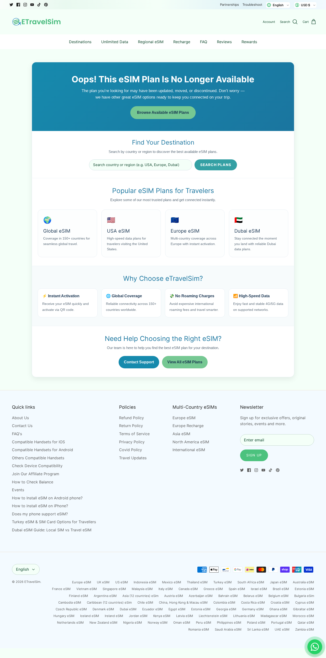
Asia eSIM (181, 433)
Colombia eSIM (224, 602)
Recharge (181, 41)
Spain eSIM (237, 589)
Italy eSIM (165, 589)
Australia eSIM (303, 582)
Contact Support (139, 362)
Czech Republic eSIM (71, 609)
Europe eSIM (184, 417)
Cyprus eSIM (304, 602)
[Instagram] (25, 4)
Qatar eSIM (306, 622)
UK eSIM (103, 582)
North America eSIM (191, 441)
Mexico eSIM (171, 582)
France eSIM (61, 589)
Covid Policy (130, 449)
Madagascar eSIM (274, 616)
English (22, 569)
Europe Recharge (188, 425)
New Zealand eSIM (103, 622)
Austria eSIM (173, 596)
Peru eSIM (203, 622)
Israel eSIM (259, 589)
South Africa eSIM (250, 582)
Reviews (224, 41)
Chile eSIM (145, 602)
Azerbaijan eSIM (201, 596)
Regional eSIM (150, 41)
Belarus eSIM (253, 596)
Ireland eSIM (114, 616)
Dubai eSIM (128, 609)
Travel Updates (133, 457)
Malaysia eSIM (142, 589)
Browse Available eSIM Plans (163, 112)
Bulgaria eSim (304, 596)
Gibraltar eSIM (303, 609)
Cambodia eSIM (69, 602)
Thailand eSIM (197, 582)
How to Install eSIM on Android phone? (47, 498)
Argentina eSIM (105, 596)
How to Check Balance (32, 482)
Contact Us (22, 425)
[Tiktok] (39, 4)
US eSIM (121, 582)
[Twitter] (11, 4)
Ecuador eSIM (152, 609)
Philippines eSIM (229, 622)
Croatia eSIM (280, 602)
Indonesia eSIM (145, 582)
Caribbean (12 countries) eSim (109, 602)
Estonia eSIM (304, 589)
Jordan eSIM (138, 616)
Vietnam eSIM (86, 589)
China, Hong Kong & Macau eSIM (183, 602)
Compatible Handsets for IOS (38, 441)
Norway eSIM (158, 622)
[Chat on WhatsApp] (314, 646)
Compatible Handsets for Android (42, 449)
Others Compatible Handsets (38, 457)
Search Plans (215, 164)
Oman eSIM (181, 622)
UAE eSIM (282, 629)
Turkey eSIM (222, 582)
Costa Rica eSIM (253, 602)
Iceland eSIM (89, 616)
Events (18, 489)
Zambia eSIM (304, 629)
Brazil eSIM (281, 589)
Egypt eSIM (176, 609)
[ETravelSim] (37, 22)
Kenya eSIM (161, 616)
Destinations (80, 41)
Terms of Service (134, 433)
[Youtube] (32, 4)
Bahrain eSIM (228, 596)
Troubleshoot (252, 4)
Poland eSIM (256, 622)
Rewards (249, 41)
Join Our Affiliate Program (35, 473)
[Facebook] (18, 4)
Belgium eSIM (278, 596)
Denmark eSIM (103, 609)
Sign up (254, 455)
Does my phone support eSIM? (40, 514)
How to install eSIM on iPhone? (40, 505)
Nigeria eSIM (132, 622)
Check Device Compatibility (37, 465)
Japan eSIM (278, 582)
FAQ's (17, 433)
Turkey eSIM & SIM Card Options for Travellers (54, 521)
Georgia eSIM (226, 609)
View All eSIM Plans (184, 362)
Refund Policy (131, 417)
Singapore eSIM (114, 589)
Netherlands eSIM (70, 622)
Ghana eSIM (278, 609)
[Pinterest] (46, 4)
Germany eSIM (253, 609)
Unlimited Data (114, 41)
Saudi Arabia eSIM (228, 629)
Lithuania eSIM (244, 616)
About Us (20, 417)
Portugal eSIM (281, 622)
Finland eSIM (78, 596)
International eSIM (189, 449)
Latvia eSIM (184, 616)
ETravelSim (32, 582)
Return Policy (131, 425)
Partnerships (229, 4)
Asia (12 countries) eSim (140, 596)
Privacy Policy (132, 441)
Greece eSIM (213, 589)
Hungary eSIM (63, 616)
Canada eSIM (188, 589)
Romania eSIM (198, 629)
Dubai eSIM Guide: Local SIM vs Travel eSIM (51, 529)
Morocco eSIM (303, 616)
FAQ (203, 41)
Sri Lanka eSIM (258, 629)
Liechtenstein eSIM (213, 616)
